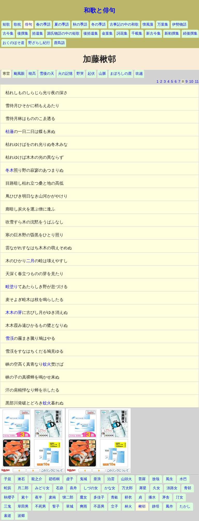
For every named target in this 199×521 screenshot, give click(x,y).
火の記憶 (65, 73)
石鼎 (59, 488)
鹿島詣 (59, 43)
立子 (114, 506)
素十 (25, 497)
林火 (128, 506)
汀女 (179, 497)
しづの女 (90, 488)
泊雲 (111, 479)
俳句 (28, 24)
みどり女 (42, 488)
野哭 (80, 73)
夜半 (38, 497)
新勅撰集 (172, 33)
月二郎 (23, 488)
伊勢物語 (179, 24)
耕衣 (128, 497)
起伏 (91, 73)
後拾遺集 (90, 33)
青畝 (114, 497)
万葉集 (162, 24)
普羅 (142, 479)
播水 (152, 497)
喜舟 (73, 488)
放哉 (155, 479)
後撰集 (22, 33)
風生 (169, 479)
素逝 (7, 516)
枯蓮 (9, 131)
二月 (30, 261)
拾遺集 (37, 33)
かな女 (109, 488)
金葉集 (107, 33)
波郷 (21, 516)
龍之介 (36, 479)
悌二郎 (67, 497)
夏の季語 (61, 24)
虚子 (69, 479)
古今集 (8, 33)
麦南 (52, 497)
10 (191, 82)
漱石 (21, 479)
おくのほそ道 (13, 43)
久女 (156, 488)
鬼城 (83, 479)
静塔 (155, 506)
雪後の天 (47, 73)
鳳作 (169, 506)
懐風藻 (148, 24)
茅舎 (165, 497)
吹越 (139, 73)
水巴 (183, 479)
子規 (7, 479)
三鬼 (7, 506)
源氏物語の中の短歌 (63, 33)
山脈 (102, 73)
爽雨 (83, 506)
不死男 (40, 506)
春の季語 (43, 24)
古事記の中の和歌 (124, 24)
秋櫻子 (9, 497)
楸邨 (142, 506)
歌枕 (17, 24)
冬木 (9, 170)
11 (197, 82)
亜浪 (97, 479)
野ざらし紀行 (39, 43)
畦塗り (11, 286)
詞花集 (122, 33)
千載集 (136, 33)
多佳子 (99, 497)
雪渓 (9, 338)
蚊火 (47, 364)
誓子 (56, 506)
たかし (185, 506)
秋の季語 (80, 24)
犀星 (142, 488)
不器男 (99, 506)
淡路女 (172, 488)
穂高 (32, 73)
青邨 (187, 488)
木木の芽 (13, 312)
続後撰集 (190, 33)
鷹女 (83, 497)
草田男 (23, 506)
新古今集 (153, 33)
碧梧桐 (54, 479)
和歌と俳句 (99, 10)
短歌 (6, 24)
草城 (69, 506)
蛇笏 (7, 488)
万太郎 (127, 488)
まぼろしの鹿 (121, 73)
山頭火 (126, 479)
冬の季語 (98, 24)
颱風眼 (19, 73)
